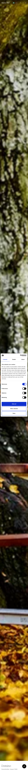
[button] (20, 3)
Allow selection (14, 408)
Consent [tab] (5, 359)
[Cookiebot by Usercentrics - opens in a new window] (20, 355)
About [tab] (23, 359)
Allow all (14, 404)
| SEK (16, 3)
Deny (14, 413)
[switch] (24, 388)
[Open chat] (24, 766)
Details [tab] (14, 359)
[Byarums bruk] (5, 3)
